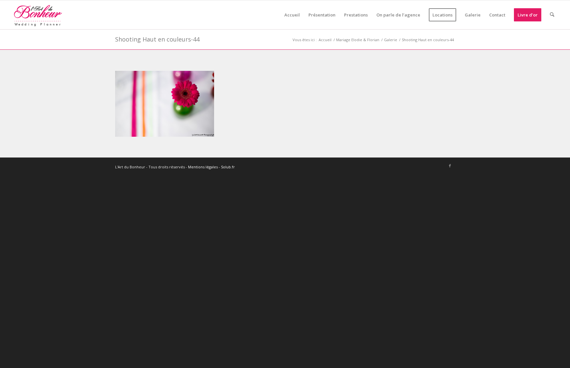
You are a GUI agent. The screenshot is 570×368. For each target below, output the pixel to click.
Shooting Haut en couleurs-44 (157, 39)
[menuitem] (292, 14)
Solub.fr (228, 166)
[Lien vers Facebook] (450, 166)
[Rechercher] (552, 14)
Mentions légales (203, 166)
